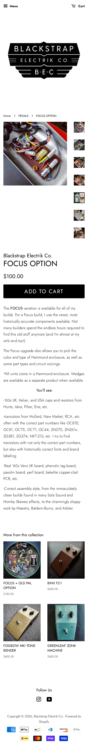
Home (7, 116)
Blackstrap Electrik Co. (48, 716)
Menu (13, 6)
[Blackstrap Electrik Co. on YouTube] (49, 700)
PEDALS (23, 116)
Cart (81, 6)
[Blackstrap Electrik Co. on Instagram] (38, 700)
